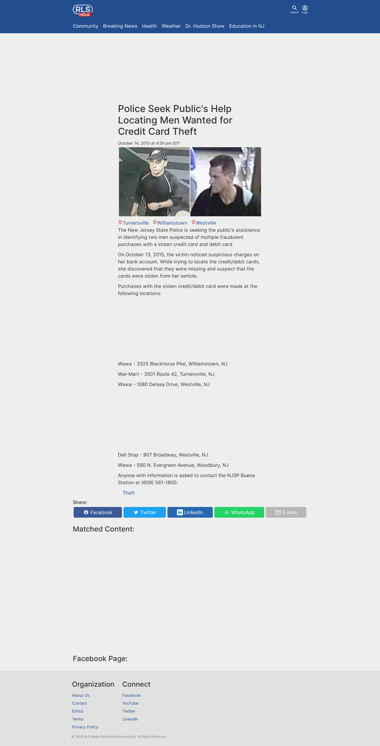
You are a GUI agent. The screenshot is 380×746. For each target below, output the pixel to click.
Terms (77, 719)
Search (295, 12)
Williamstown (172, 223)
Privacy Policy (85, 727)
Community (85, 26)
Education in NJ (246, 26)
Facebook (100, 512)
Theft (129, 493)
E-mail (289, 512)
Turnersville (136, 223)
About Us (80, 695)
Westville (206, 223)
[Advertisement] (190, 65)
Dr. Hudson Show (204, 26)
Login (305, 12)
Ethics (77, 711)
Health (149, 26)
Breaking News (120, 26)
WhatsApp (242, 512)
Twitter (147, 512)
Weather (171, 26)
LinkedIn (193, 512)
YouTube (130, 703)
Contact (79, 703)
